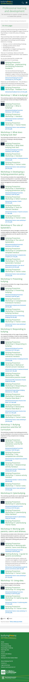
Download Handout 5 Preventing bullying (14, 316)
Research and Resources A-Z (8, 667)
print (4, 618)
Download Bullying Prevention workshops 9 (14, 550)
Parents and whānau (6, 654)
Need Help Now (5, 650)
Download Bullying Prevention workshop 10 (14, 592)
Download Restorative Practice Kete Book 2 (15, 412)
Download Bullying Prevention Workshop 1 (14, 111)
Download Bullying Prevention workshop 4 (14, 245)
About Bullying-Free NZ (7, 661)
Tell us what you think (16, 621)
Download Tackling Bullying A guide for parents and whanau (16, 568)
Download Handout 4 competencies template (15, 255)
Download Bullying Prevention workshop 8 (14, 507)
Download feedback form (17, 92)
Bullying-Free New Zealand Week (9, 657)
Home (2, 21)
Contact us (4, 663)
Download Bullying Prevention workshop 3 (14, 193)
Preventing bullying (6, 646)
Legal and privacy (5, 665)
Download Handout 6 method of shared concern (16, 370)
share (10, 618)
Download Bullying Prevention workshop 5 (14, 295)
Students (3, 655)
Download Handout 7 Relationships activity (15, 470)
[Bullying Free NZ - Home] (7, 2)
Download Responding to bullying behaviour (15, 391)
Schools (6, 21)
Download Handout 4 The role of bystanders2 (14, 266)
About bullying (5, 644)
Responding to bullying (7, 648)
